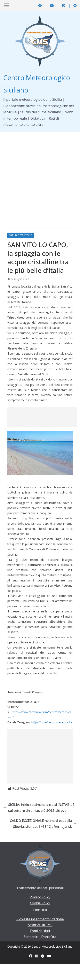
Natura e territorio (20, 235)
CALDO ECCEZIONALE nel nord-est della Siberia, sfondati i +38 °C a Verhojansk (41, 823)
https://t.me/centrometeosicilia (51, 722)
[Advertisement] (40, 174)
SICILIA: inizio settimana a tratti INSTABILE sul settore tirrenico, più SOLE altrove (41, 807)
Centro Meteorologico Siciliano (52, 946)
